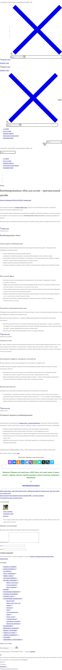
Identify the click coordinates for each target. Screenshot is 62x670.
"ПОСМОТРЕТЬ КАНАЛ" (31, 485)
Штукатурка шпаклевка (13, 623)
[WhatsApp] (35, 462)
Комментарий (4, 542)
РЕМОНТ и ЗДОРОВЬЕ (10, 630)
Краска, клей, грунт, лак (13, 603)
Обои (7, 610)
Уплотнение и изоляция (13, 621)
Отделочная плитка (11, 612)
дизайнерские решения (33, 491)
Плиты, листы (10, 616)
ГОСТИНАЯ (6, 571)
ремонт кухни (7, 493)
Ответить (5, 516)
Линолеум (9, 607)
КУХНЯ (20, 200)
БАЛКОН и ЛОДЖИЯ (9, 566)
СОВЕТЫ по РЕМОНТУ (10, 635)
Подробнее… (3, 666)
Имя (1, 545)
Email (2, 549)
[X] (44, 462)
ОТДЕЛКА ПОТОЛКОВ (10, 594)
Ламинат (8, 605)
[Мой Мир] (23, 462)
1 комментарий (26, 200)
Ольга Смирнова (7, 511)
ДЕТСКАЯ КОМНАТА (9, 578)
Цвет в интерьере (11, 587)
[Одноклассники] (18, 462)
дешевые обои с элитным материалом (29, 423)
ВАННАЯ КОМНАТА (9, 569)
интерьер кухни (44, 491)
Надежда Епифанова (5, 200)
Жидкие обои (10, 601)
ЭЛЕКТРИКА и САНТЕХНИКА (12, 639)
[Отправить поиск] (44, 144)
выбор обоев (7, 491)
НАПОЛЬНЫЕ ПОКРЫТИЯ (11, 591)
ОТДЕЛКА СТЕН (8, 596)
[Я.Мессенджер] (39, 462)
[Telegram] (27, 462)
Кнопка (2, 185)
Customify (32, 651)
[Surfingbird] (52, 462)
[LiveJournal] (48, 462)
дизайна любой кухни (21, 207)
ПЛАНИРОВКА (7, 626)
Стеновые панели (11, 619)
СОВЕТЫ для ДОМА (9, 632)
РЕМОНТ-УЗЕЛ (4, 63)
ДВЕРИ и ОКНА (8, 576)
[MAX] (10, 462)
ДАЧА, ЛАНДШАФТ (9, 573)
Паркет (8, 614)
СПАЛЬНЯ (6, 637)
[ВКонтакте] (14, 462)
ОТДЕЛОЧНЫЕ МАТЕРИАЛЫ (12, 598)
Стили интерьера (11, 585)
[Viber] (31, 462)
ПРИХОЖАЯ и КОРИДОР (10, 628)
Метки (2, 491)
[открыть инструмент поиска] (36, 54)
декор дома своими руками (19, 491)
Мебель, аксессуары (11, 582)
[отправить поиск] (24, 57)
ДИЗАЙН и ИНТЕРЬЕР (10, 580)
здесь (18, 453)
